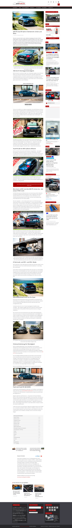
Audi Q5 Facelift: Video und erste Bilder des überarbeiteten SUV (39, 495)
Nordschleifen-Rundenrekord (27, 390)
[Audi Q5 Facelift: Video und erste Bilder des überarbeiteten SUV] (39, 485)
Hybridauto (21, 510)
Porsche (56, 52)
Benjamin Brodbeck (21, 35)
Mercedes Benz (15, 513)
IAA (13, 512)
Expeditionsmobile (48, 156)
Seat (15, 518)
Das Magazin (15, 7)
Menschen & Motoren (49, 52)
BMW (21, 507)
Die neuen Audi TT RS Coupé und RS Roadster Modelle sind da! (16, 493)
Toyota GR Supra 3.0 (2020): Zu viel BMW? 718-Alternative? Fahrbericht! (21, 449)
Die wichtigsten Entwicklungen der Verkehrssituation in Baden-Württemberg (35, 450)
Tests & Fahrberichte (25, 7)
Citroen (25, 507)
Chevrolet (23, 507)
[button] (17, 7)
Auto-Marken (44, 7)
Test (49, 75)
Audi (47, 75)
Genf (13, 510)
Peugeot (20, 515)
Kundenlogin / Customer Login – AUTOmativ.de (54, 526)
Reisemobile (32, 7)
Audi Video (18, 507)
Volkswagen (20, 520)
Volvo (23, 520)
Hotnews (17, 510)
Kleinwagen (18, 512)
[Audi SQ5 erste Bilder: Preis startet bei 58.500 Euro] (28, 485)
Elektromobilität (21, 509)
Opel (18, 515)
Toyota (25, 518)
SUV (23, 518)
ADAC (13, 507)
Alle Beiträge (57, 146)
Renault (14, 518)
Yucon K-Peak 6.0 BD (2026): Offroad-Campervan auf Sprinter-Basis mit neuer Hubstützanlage (52, 163)
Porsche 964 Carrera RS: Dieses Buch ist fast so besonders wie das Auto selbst (52, 217)
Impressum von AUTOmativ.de (44, 526)
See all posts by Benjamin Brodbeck (23, 477)
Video (16, 520)
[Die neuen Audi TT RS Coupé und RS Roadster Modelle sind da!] (17, 485)
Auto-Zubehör (38, 7)
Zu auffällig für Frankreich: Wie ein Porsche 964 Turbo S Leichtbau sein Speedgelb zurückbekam (52, 56)
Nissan (17, 515)
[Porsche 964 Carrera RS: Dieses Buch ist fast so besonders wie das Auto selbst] (53, 208)
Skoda (17, 518)
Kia (16, 512)
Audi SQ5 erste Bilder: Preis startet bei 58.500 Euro (28, 494)
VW (25, 520)
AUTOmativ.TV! (50, 7)
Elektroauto (15, 509)
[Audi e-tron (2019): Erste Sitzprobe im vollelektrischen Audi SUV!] (49, 518)
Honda (15, 510)
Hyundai (25, 510)
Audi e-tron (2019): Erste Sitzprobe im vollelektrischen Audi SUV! (56, 517)
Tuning (13, 520)
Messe (20, 513)
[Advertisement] (52, 113)
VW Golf (14, 521)
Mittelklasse (22, 513)
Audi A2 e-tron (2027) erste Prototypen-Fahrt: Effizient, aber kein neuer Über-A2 (52, 79)
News (20, 7)
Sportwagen (20, 518)
